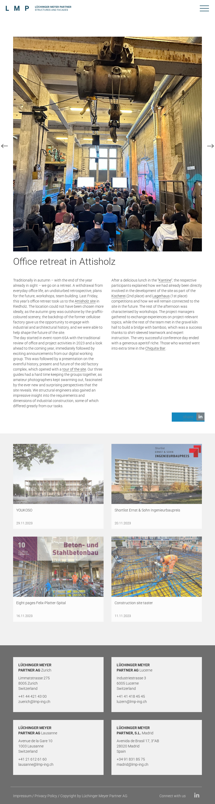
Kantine (165, 280)
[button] (188, 417)
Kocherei (118, 296)
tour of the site (74, 369)
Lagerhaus (161, 296)
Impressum (22, 796)
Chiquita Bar (155, 348)
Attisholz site (85, 301)
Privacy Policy (46, 796)
